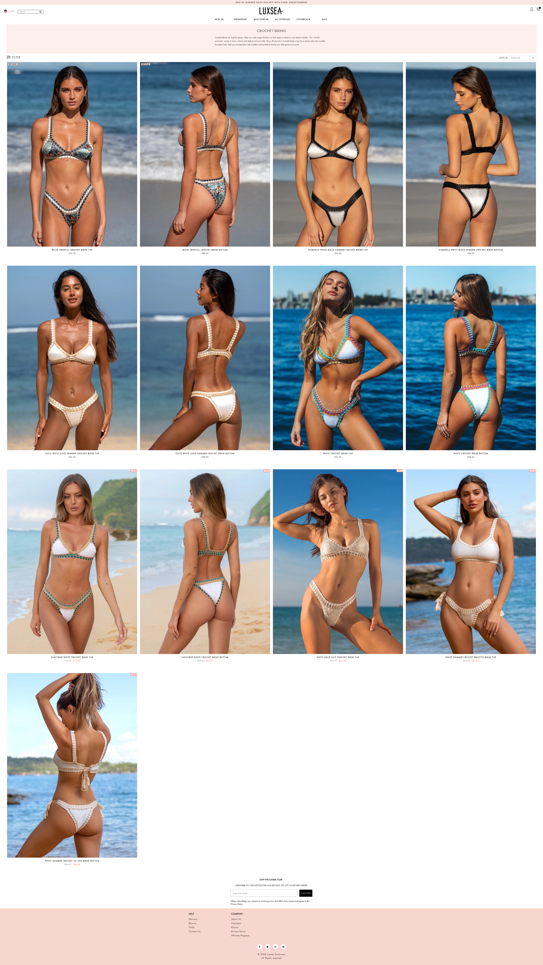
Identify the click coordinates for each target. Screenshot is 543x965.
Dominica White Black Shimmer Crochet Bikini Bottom (471, 250)
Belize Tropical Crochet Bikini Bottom (205, 250)
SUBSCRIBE (306, 893)
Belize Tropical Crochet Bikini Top (72, 250)
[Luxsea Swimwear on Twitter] (267, 946)
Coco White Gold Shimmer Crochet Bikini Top (72, 453)
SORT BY (503, 58)
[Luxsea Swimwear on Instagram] (275, 946)
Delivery (193, 919)
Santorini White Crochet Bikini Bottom (205, 657)
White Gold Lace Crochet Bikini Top (338, 657)
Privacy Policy (238, 931)
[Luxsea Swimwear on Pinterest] (283, 946)
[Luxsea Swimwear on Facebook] (259, 946)
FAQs (192, 927)
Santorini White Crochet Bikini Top (72, 657)
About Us (236, 919)
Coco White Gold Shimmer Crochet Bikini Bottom (205, 453)
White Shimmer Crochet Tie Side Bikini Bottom (72, 861)
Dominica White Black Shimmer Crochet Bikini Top (338, 250)
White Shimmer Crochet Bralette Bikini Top (471, 657)
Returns (192, 923)
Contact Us (195, 931)
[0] (538, 10)
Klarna (234, 927)
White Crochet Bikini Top (338, 453)
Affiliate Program (240, 935)
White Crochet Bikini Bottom (471, 453)
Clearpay (236, 923)
